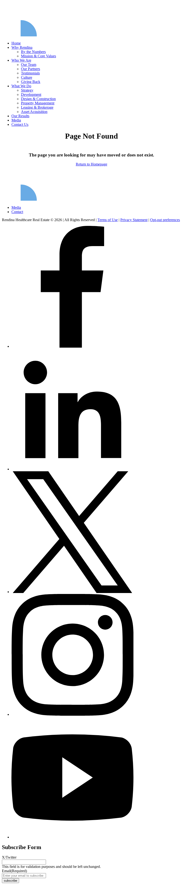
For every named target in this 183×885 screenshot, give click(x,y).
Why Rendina (21, 47)
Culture (26, 77)
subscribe (10, 880)
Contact (17, 212)
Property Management (37, 103)
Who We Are (21, 60)
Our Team (28, 65)
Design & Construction (38, 99)
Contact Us (19, 124)
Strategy (27, 90)
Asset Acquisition (34, 112)
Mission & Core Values (38, 56)
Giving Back (30, 82)
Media (16, 120)
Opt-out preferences (165, 220)
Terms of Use (107, 220)
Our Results (20, 116)
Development (31, 94)
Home (16, 43)
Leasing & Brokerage (37, 107)
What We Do (21, 86)
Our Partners (30, 69)
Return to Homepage (91, 164)
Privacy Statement (133, 220)
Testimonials (30, 73)
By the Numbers (33, 52)
